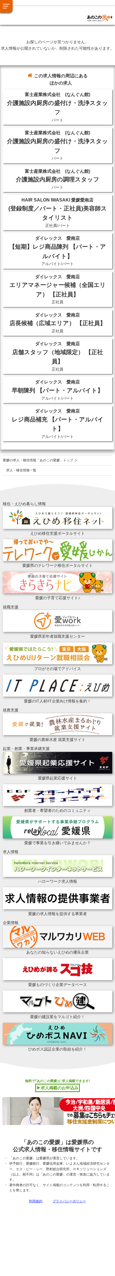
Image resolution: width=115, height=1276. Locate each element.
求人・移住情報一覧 (21, 470)
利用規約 (35, 1201)
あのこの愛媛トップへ (34, 11)
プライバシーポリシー (69, 1201)
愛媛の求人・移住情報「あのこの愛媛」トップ (38, 460)
